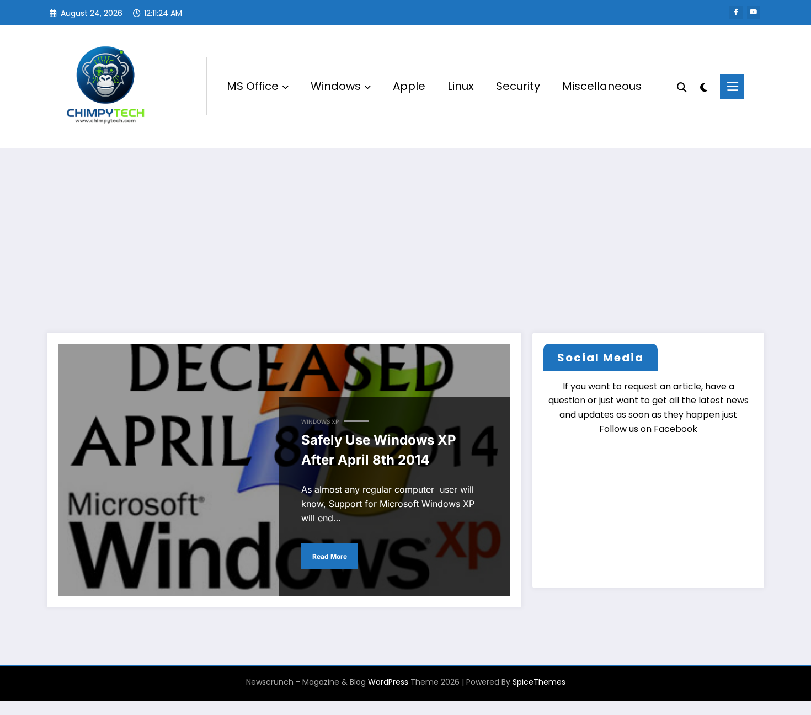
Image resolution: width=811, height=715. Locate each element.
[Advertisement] (405, 230)
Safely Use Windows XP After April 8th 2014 (378, 450)
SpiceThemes (539, 681)
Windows (336, 86)
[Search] (682, 86)
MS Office (253, 86)
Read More (329, 556)
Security (518, 86)
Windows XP (320, 421)
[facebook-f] (736, 12)
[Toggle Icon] (732, 86)
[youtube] (753, 12)
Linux (460, 86)
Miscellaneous (602, 86)
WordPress (388, 681)
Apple (409, 86)
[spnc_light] (703, 86)
